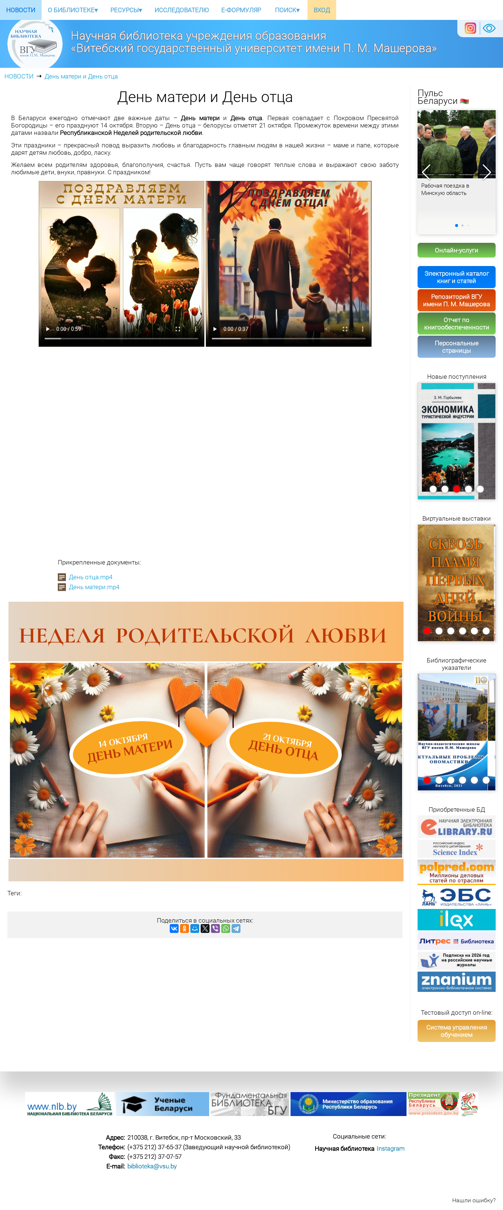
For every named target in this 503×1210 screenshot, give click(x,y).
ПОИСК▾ (287, 10)
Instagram (391, 1148)
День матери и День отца (81, 76)
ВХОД (322, 10)
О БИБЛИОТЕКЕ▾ (73, 10)
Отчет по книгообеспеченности (456, 323)
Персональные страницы (457, 346)
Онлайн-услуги (456, 250)
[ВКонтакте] (174, 928)
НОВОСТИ (20, 10)
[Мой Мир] (194, 928)
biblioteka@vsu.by (152, 1166)
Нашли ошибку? (474, 1200)
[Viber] (215, 928)
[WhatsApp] (225, 928)
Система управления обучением (456, 1031)
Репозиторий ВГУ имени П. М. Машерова (456, 300)
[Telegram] (236, 928)
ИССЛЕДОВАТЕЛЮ (182, 10)
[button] (487, 172)
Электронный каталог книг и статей (457, 277)
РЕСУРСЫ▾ (126, 10)
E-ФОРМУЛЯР (241, 10)
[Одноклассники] (184, 928)
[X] (205, 928)
